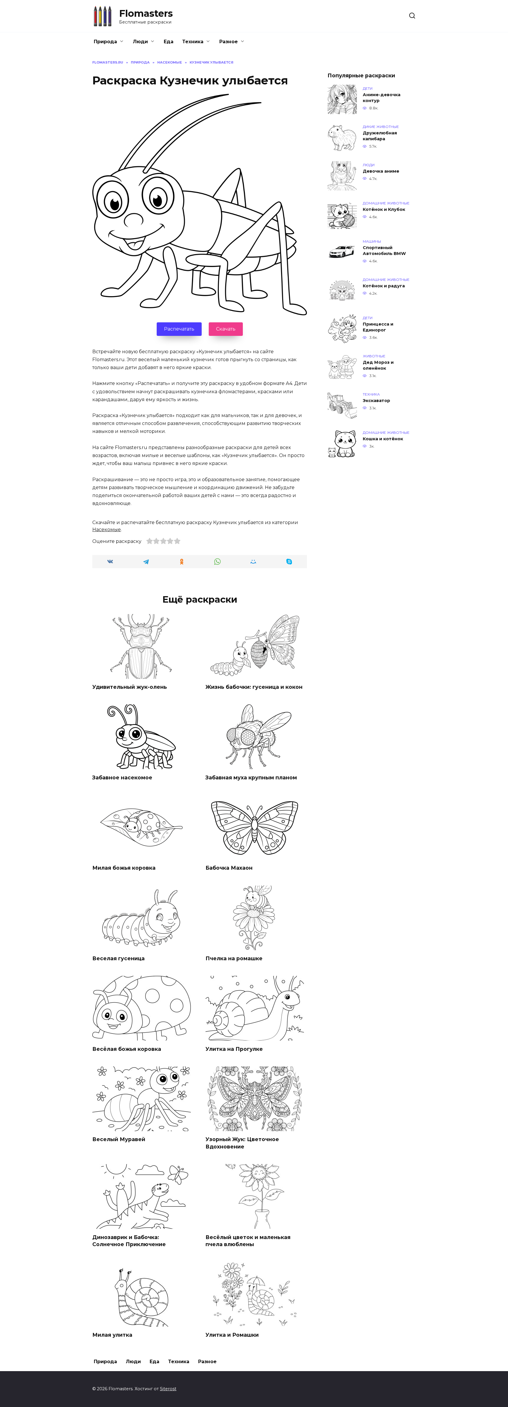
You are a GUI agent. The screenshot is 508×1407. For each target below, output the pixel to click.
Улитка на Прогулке (234, 1049)
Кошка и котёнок (383, 438)
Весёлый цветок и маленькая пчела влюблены (247, 1240)
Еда (168, 41)
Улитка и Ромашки (232, 1335)
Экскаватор (376, 400)
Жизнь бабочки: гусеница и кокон (254, 687)
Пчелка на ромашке (234, 958)
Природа (105, 41)
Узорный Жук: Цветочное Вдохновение (242, 1143)
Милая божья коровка (124, 868)
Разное (228, 41)
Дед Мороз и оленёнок (378, 365)
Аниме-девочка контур (381, 97)
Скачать (225, 329)
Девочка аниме (381, 171)
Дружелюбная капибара (380, 135)
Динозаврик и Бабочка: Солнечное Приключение (129, 1240)
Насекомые (106, 529)
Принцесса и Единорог (378, 327)
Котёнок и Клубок (384, 209)
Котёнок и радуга (384, 286)
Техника (192, 41)
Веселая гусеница (118, 958)
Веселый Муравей (118, 1139)
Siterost (168, 1388)
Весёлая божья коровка (126, 1049)
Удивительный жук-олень (129, 687)
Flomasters (146, 13)
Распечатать (179, 329)
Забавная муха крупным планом (251, 777)
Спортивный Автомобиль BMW (384, 250)
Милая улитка (112, 1335)
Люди (140, 41)
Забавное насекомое (122, 777)
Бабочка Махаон (229, 868)
